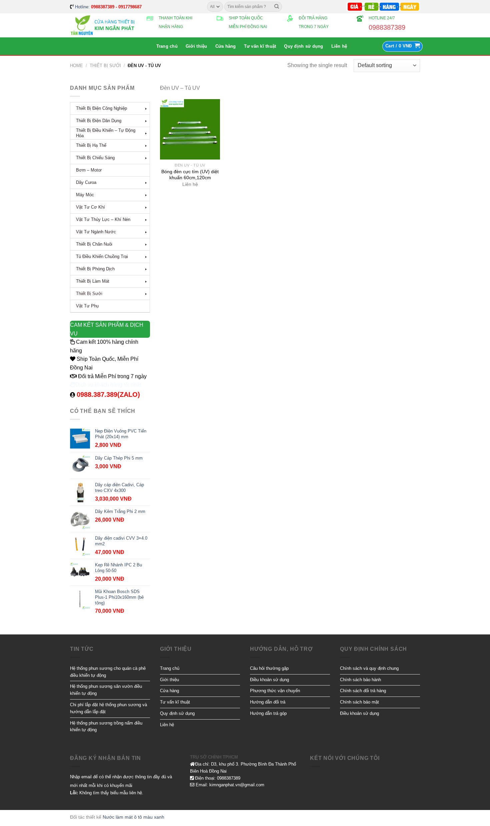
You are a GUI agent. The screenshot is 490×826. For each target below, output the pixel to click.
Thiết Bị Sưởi (105, 65)
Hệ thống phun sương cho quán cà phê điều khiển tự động (108, 672)
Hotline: (108, 6)
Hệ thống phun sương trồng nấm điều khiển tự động (106, 727)
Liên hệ (339, 46)
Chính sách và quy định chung (369, 668)
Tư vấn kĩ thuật (260, 46)
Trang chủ (167, 46)
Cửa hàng (225, 46)
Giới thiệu (196, 46)
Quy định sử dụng (303, 46)
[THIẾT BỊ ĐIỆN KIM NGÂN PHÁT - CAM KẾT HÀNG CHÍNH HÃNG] (103, 25)
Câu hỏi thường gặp (269, 668)
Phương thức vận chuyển (275, 690)
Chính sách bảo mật (359, 702)
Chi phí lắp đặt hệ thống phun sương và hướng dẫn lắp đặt (108, 708)
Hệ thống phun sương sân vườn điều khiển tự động (106, 690)
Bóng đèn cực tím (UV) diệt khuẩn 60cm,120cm (190, 174)
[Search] (277, 7)
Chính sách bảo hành (360, 679)
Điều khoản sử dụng (269, 679)
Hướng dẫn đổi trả (267, 702)
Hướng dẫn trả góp (268, 713)
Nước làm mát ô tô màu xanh (133, 817)
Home (76, 65)
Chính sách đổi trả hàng (363, 690)
